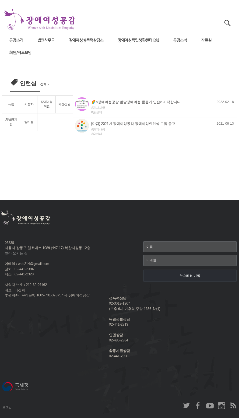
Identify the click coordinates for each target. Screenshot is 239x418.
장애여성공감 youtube (210, 405)
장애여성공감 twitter (186, 405)
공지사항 (99, 107)
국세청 (25, 386)
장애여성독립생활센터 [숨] (138, 40)
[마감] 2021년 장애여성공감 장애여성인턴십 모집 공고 (133, 124)
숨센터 (97, 112)
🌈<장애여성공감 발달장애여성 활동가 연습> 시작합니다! (136, 102)
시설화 (28, 104)
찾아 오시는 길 (16, 253)
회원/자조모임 (20, 52)
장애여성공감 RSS (233, 405)
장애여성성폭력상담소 (86, 40)
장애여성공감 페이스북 (198, 405)
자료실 (206, 40)
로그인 (6, 407)
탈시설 (28, 122)
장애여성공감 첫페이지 (39, 19)
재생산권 (64, 104)
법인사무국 (46, 40)
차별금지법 (11, 122)
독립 (11, 104)
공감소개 (16, 40)
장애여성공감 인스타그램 (221, 405)
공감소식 (180, 40)
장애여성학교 (47, 104)
